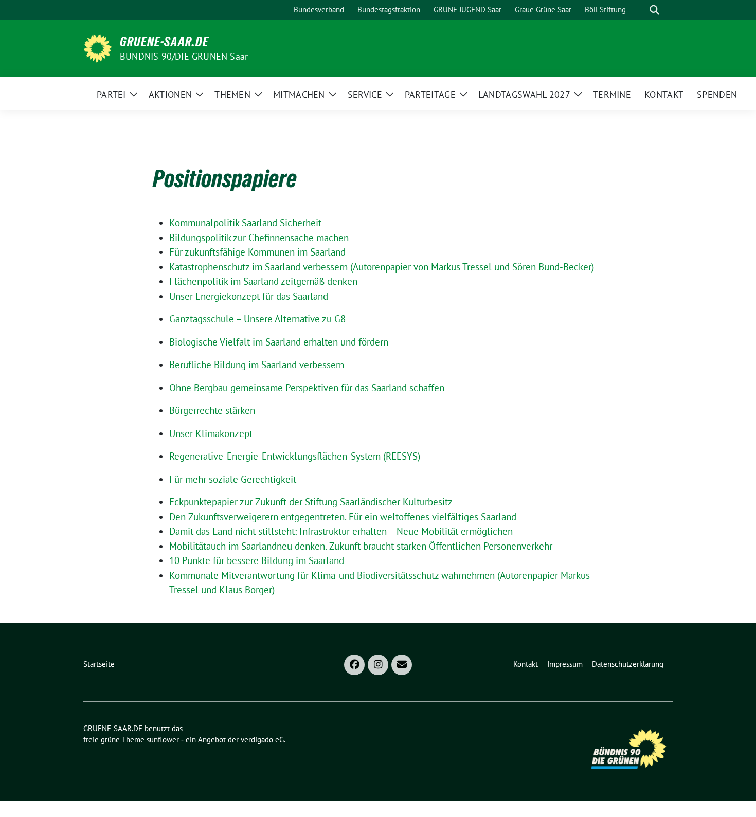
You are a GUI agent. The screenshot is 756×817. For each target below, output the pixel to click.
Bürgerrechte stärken (212, 410)
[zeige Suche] (654, 10)
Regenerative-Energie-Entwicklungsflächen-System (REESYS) (294, 456)
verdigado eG (262, 740)
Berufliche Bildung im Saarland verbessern (256, 364)
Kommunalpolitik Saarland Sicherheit (245, 222)
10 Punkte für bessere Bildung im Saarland (256, 560)
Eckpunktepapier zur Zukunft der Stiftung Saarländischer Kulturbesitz (311, 502)
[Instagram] (378, 665)
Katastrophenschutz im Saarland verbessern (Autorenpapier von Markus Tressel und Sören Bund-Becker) (381, 267)
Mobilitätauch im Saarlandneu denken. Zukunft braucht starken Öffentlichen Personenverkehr (360, 546)
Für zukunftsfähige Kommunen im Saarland (257, 252)
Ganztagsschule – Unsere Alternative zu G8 (257, 319)
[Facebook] (354, 665)
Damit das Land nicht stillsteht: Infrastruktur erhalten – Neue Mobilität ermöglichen (341, 531)
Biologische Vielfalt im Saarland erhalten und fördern (278, 342)
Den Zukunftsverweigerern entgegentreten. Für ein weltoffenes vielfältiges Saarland (342, 517)
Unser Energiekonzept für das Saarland (248, 296)
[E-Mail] (401, 665)
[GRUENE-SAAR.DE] (97, 47)
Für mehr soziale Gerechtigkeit (232, 479)
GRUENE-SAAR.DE (164, 41)
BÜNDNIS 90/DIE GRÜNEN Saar (184, 56)
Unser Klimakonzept (211, 433)
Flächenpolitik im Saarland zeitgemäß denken (263, 281)
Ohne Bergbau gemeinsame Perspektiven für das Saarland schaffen (306, 388)
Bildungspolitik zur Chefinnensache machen (259, 237)
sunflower (163, 740)
